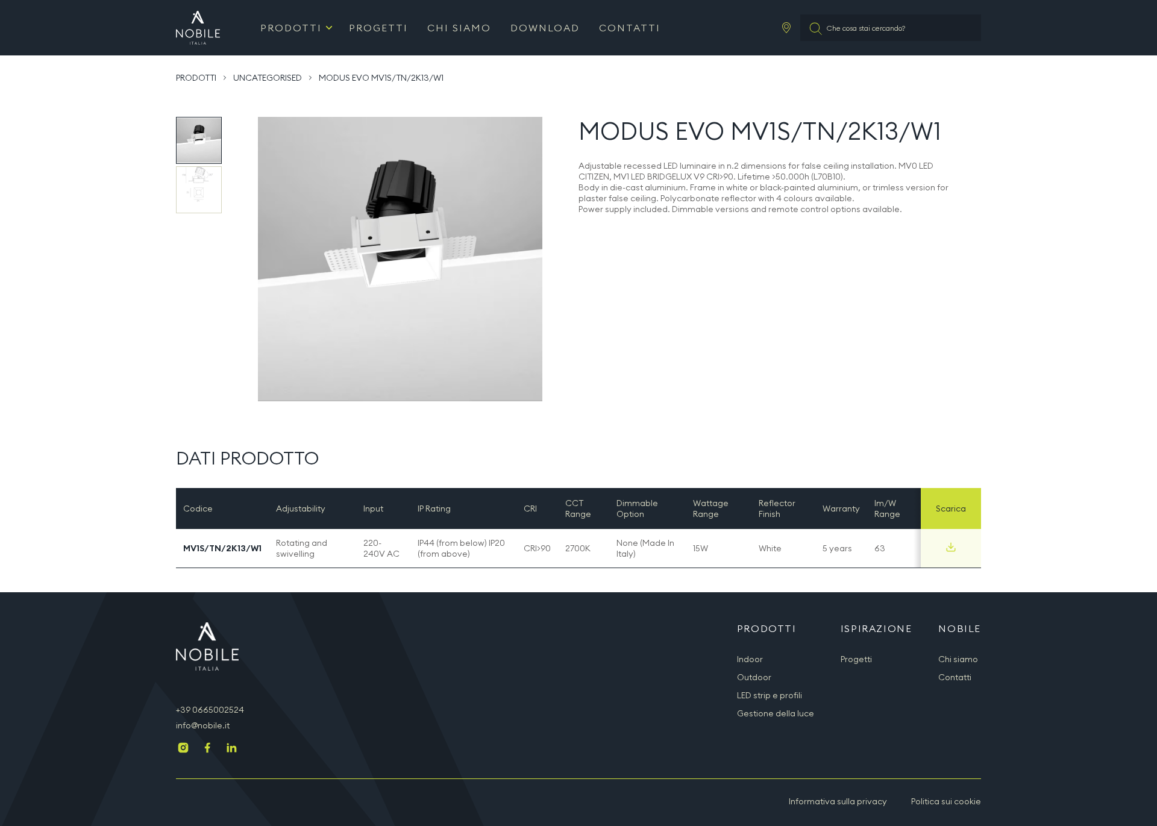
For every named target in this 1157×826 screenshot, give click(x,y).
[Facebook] (207, 748)
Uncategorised (267, 77)
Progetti (378, 28)
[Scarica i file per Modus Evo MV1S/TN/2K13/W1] (950, 547)
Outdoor (754, 677)
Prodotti (291, 28)
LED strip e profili (769, 695)
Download (545, 28)
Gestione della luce (775, 713)
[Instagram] (183, 748)
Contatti (629, 28)
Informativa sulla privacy (838, 801)
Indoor (750, 659)
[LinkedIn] (231, 748)
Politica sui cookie (946, 801)
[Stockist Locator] (786, 27)
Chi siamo (459, 28)
